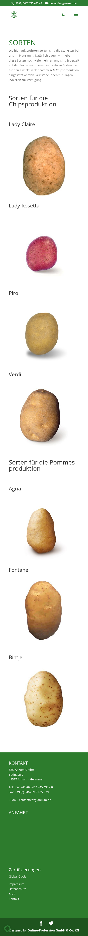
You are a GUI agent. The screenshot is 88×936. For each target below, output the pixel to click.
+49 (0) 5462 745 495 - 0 (37, 787)
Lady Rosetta (24, 205)
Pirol (14, 292)
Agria (15, 488)
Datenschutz (17, 889)
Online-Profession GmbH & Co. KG (53, 930)
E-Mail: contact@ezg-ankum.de (30, 800)
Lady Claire (22, 124)
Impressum (16, 884)
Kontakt (14, 899)
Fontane (18, 569)
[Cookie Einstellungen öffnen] (7, 931)
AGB (12, 894)
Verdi (15, 374)
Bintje (15, 657)
